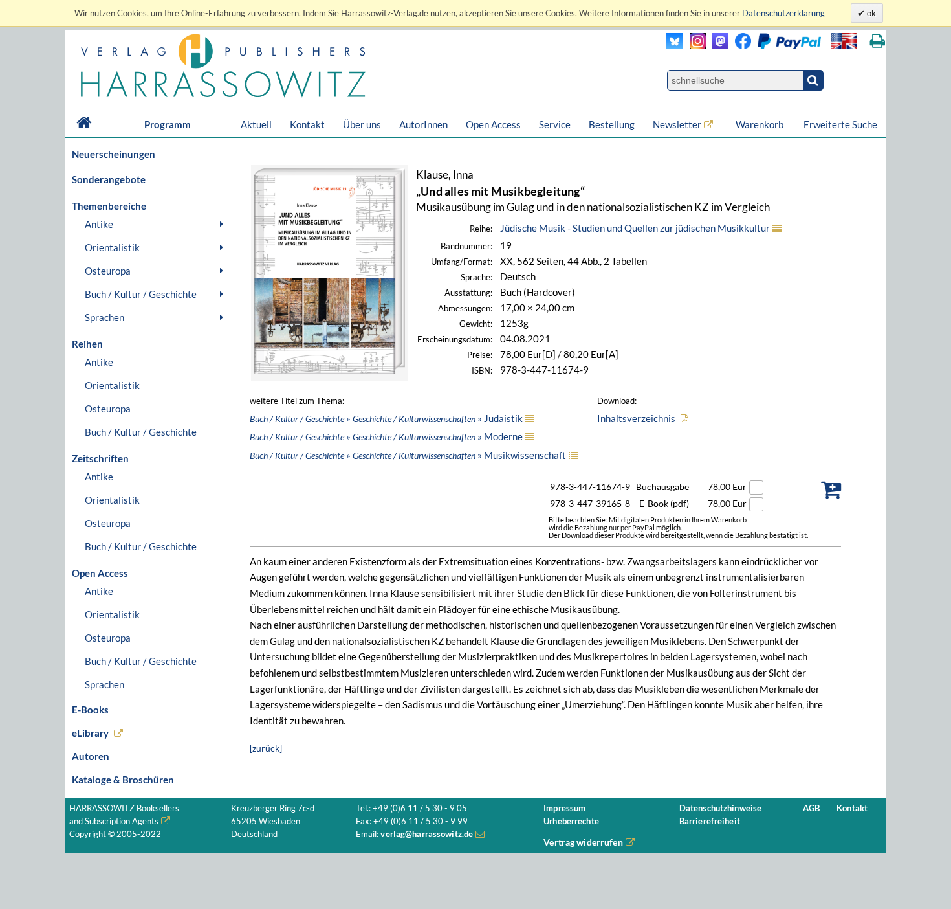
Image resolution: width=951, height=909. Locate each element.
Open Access (493, 124)
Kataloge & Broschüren (123, 779)
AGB (811, 808)
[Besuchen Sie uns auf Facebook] (739, 45)
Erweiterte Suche (840, 124)
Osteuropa (108, 270)
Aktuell (256, 124)
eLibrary (90, 733)
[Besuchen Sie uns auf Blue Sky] (675, 45)
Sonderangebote (109, 179)
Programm (167, 124)
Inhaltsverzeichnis (636, 418)
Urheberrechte (571, 821)
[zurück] (266, 748)
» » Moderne (386, 436)
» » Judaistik (386, 418)
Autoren (90, 756)
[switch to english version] (844, 41)
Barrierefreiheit (709, 821)
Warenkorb (760, 124)
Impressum (564, 808)
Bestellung (612, 124)
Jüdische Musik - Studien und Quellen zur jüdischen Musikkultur (635, 228)
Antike (99, 224)
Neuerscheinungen (113, 154)
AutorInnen (423, 124)
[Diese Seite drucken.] (877, 41)
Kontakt (307, 124)
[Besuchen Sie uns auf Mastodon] (717, 45)
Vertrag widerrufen (583, 841)
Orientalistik (112, 247)
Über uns (362, 124)
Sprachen (104, 317)
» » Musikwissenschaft (408, 455)
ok (870, 13)
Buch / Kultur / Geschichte (141, 294)
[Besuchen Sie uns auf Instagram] (694, 45)
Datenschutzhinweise (720, 808)
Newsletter (677, 124)
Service (555, 124)
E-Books (90, 709)
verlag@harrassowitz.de (426, 834)
